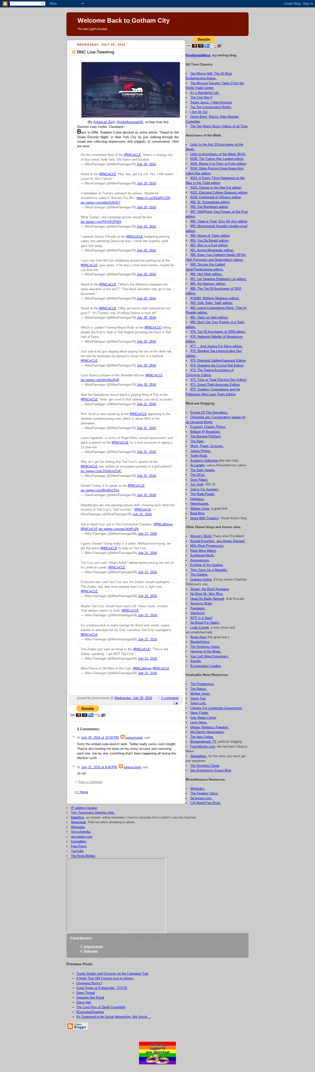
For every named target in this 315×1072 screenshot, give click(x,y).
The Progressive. (202, 684)
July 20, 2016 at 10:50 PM (100, 737)
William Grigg (199, 508)
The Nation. (198, 689)
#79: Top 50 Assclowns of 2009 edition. (218, 332)
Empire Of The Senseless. (209, 412)
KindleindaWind (198, 55)
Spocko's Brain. (201, 603)
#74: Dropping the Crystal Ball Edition (217, 365)
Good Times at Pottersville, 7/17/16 (101, 988)
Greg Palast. (199, 480)
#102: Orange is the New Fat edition (215, 187)
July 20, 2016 (146, 164)
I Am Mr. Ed (198, 112)
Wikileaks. (197, 788)
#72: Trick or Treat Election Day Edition (218, 380)
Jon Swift (197, 484)
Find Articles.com (202, 746)
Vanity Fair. (198, 698)
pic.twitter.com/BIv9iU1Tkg (100, 490)
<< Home (81, 792)
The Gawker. (199, 574)
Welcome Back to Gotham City (124, 20)
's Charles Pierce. (208, 427)
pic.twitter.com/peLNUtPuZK (119, 529)
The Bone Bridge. (83, 856)
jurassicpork (134, 737)
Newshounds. (199, 503)
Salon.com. (198, 703)
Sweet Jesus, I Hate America (211, 102)
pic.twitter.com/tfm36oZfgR (100, 380)
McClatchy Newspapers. (207, 732)
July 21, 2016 (146, 404)
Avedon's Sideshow (204, 460)
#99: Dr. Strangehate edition (210, 202)
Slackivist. (197, 613)
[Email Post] (175, 703)
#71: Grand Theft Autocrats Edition (215, 384)
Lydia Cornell (199, 627)
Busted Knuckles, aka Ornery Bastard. (217, 541)
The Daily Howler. (202, 470)
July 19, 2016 (146, 226)
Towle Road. (199, 455)
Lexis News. (199, 722)
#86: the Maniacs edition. (208, 283)
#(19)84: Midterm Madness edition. (215, 298)
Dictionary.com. (201, 798)
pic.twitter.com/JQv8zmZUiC (101, 471)
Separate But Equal (90, 997)
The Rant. (197, 441)
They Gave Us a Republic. (209, 570)
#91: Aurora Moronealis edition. (212, 250)
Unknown (91, 951)
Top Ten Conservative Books (210, 107)
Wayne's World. (201, 536)
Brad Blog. (197, 513)
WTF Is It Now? (201, 618)
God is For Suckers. (204, 489)
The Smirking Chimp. (205, 647)
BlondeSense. (200, 642)
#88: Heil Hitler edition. (206, 274)
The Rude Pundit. (202, 494)
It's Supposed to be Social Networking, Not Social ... (113, 1017)
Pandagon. (197, 608)
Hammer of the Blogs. (205, 651)
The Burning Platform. (205, 436)
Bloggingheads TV (203, 741)
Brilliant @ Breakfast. (205, 432)
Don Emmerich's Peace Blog (210, 770)
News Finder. (199, 713)
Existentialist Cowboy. (206, 666)
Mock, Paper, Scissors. (207, 446)
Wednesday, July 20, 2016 (133, 698)
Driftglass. (197, 499)
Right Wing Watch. (203, 551)
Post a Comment (90, 782)
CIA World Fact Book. (205, 803)
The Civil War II (201, 97)
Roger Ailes (198, 637)
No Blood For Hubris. (205, 622)
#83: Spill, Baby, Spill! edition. (211, 303)
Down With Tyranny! (204, 518)
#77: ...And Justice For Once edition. (216, 346)
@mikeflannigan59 (130, 122)
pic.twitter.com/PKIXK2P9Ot (101, 222)
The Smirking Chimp (204, 766)
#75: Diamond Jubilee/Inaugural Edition (218, 360)
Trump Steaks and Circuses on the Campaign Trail (112, 973)
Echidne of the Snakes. (207, 565)
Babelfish (77, 817)
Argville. (196, 661)
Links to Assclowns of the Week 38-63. (218, 154)
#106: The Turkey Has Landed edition (217, 159)
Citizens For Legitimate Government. (216, 708)
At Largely (197, 465)
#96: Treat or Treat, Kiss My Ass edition (218, 221)
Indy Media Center (203, 718)
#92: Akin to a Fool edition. (209, 245)
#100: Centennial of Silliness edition (215, 197)
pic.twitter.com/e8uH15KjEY (101, 202)
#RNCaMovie (163, 524)
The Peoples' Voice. (204, 793)
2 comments (170, 698)
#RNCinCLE (132, 155)
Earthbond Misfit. (202, 555)
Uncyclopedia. (81, 832)
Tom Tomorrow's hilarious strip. (93, 812)
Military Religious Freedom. (209, 727)
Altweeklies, (198, 756)
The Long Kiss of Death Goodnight (101, 1007)
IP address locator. (84, 808)
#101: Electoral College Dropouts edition (218, 192)
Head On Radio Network (207, 599)
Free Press (79, 846)
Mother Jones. (200, 693)
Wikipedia (78, 827)
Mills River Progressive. (207, 546)
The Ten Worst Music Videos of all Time (219, 126)
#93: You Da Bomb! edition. (209, 240)
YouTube (77, 851)
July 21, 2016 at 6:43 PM (99, 767)
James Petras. (200, 451)
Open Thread (85, 993)
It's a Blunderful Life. (205, 93)
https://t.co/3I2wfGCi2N (153, 198)
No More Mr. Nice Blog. (206, 594)
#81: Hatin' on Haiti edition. (209, 317)
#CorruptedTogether (90, 1012)
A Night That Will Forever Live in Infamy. (105, 978)
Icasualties (78, 841)
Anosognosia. (200, 560)
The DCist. (197, 475)
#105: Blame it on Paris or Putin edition (218, 164)
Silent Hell (83, 1002)
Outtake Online (201, 579)
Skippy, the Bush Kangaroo (209, 589)
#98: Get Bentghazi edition (209, 207)
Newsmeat (78, 822)
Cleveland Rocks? (89, 983)
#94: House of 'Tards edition (210, 235)
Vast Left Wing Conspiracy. (209, 656)
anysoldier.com (81, 836)
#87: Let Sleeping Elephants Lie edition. (218, 279)
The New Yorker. (202, 737)
